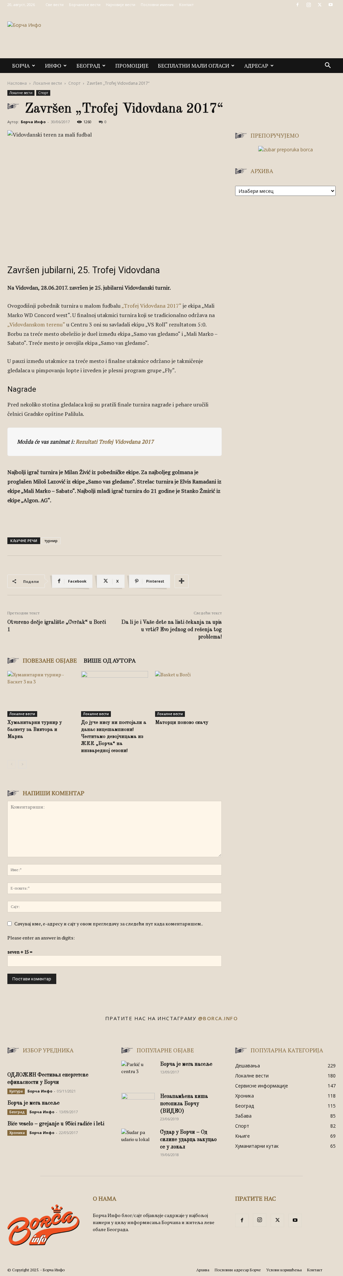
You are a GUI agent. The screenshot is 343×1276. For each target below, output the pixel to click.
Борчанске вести (84, 4)
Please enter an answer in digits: (41, 937)
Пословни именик (157, 4)
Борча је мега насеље (33, 1103)
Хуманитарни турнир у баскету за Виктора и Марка (34, 729)
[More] (182, 581)
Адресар (256, 65)
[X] (320, 4)
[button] (328, 66)
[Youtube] (331, 4)
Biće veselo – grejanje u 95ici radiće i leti (55, 1124)
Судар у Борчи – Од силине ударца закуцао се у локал (188, 1140)
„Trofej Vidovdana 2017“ (151, 305)
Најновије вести (120, 4)
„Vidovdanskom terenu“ (36, 324)
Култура (16, 1091)
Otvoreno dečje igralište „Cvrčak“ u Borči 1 (56, 626)
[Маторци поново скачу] (188, 694)
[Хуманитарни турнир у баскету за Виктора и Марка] (40, 694)
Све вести (55, 4)
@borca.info (218, 1018)
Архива (202, 1269)
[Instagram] (308, 4)
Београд (88, 65)
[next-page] (22, 764)
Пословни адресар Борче (238, 1269)
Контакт (186, 4)
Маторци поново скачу (181, 722)
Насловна (17, 83)
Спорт (74, 83)
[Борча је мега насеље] (138, 1072)
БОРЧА (21, 65)
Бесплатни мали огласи (193, 65)
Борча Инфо (33, 121)
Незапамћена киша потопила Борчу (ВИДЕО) (184, 1104)
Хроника (17, 1132)
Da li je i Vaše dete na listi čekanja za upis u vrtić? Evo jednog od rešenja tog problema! (171, 630)
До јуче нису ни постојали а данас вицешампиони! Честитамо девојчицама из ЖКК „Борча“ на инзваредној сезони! (113, 736)
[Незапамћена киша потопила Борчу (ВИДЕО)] (138, 1104)
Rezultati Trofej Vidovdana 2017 (115, 441)
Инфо (53, 65)
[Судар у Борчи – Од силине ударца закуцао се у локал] (138, 1140)
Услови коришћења (284, 1269)
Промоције (131, 65)
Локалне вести (47, 83)
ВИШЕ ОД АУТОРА (110, 660)
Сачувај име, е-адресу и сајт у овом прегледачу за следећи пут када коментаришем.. (108, 923)
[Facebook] (297, 4)
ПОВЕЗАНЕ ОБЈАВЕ (50, 660)
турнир (51, 540)
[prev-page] (11, 764)
